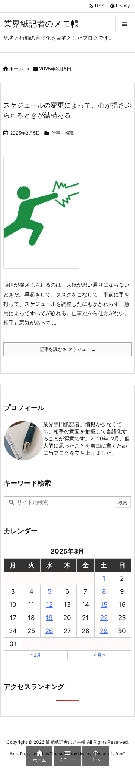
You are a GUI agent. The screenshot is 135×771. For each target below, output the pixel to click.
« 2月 (35, 655)
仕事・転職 (62, 133)
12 (49, 604)
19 (49, 617)
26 (49, 631)
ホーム (16, 69)
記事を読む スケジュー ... (67, 349)
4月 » (99, 655)
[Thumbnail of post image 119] (44, 217)
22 (104, 617)
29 (104, 631)
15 (103, 604)
